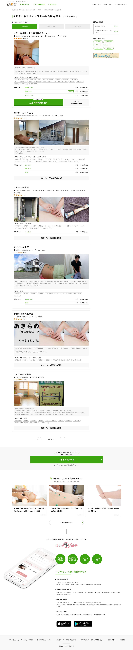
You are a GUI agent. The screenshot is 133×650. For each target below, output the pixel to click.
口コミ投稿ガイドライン (44, 640)
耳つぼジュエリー (29, 95)
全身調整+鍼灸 (28, 299)
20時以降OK (108, 41)
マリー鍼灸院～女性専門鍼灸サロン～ (32, 33)
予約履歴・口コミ (96, 4)
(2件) (27, 38)
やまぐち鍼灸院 (21, 247)
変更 (115, 26)
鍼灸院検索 (25, 4)
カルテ (111, 4)
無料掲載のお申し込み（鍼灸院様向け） (92, 640)
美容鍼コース (28, 91)
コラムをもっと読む (66, 522)
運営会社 (122, 640)
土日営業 (98, 41)
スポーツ (105, 45)
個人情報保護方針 (71, 640)
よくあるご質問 (28, 640)
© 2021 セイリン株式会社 (66, 646)
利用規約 (58, 640)
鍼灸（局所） (28, 168)
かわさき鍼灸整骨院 (23, 314)
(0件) (25, 118)
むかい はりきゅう (23, 113)
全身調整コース (29, 87)
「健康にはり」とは (13, 640)
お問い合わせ (112, 640)
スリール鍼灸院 (21, 187)
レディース (99, 48)
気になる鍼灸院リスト (120, 4)
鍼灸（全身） (28, 165)
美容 (97, 45)
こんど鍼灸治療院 (22, 374)
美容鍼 (26, 172)
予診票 (105, 4)
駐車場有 (109, 48)
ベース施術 (28, 232)
